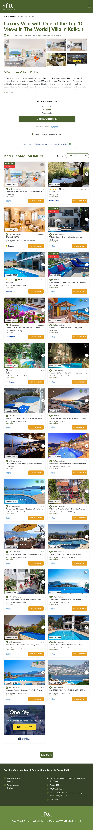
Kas (26, 16)
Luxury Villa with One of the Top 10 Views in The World (67, 779)
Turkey (20, 16)
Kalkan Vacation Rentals (13, 779)
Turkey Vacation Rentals (13, 786)
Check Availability (47, 118)
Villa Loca (9, 282)
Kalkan (33, 16)
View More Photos (14, 63)
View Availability (36, 201)
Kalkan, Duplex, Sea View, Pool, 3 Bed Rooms (23, 328)
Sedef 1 (9, 373)
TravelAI (53, 821)
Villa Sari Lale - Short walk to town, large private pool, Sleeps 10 (66, 794)
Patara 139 (53, 192)
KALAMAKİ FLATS (12, 237)
